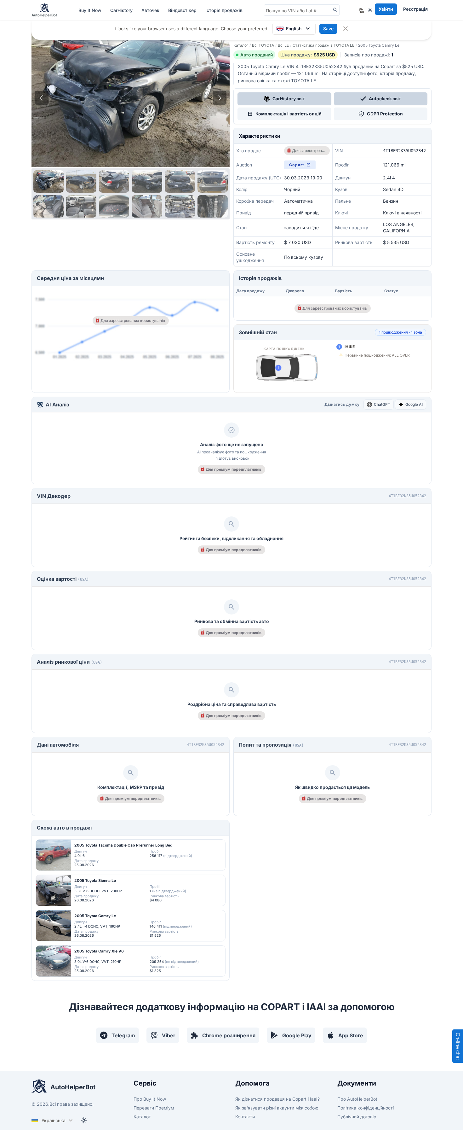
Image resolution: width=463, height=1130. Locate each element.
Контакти (245, 1116)
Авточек (151, 10)
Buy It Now (90, 10)
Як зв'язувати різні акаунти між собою (276, 1107)
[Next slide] (219, 98)
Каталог (240, 45)
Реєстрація (415, 9)
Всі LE (283, 45)
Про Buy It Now (150, 1099)
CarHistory (122, 10)
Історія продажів (224, 10)
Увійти (386, 9)
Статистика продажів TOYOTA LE (323, 45)
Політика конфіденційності (365, 1107)
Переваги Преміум (154, 1107)
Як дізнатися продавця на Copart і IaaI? (277, 1099)
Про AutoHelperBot (357, 1099)
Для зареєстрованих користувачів (309, 150)
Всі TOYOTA (263, 45)
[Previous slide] (42, 98)
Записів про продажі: (368, 54)
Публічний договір (356, 1116)
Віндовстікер (183, 10)
